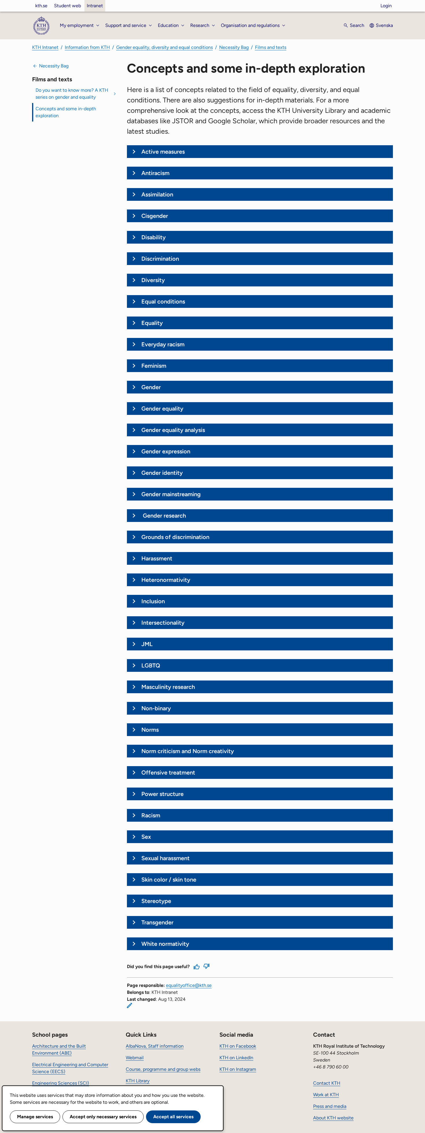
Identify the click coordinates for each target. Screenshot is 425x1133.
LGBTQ (150, 665)
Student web (67, 5)
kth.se (41, 5)
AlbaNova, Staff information (155, 1046)
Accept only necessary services (103, 1116)
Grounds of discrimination (175, 537)
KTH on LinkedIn (236, 1057)
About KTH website (333, 1118)
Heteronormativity (165, 579)
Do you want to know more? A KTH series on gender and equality (72, 93)
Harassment (156, 558)
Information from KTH (87, 47)
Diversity (153, 280)
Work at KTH (326, 1094)
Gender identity (162, 472)
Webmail (135, 1057)
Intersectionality (162, 622)
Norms (150, 729)
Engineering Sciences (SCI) (60, 1083)
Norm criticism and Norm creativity (187, 751)
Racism (150, 815)
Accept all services (173, 1116)
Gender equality (162, 408)
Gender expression (165, 451)
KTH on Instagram (237, 1069)
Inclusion (153, 601)
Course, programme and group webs (163, 1069)
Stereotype (156, 900)
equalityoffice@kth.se (189, 985)
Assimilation (157, 194)
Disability (153, 237)
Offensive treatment (168, 772)
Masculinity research (168, 686)
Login (386, 5)
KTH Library (137, 1081)
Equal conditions (163, 301)
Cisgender (154, 215)
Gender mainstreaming (171, 494)
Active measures (163, 151)
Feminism (153, 365)
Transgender (157, 922)
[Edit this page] (129, 1005)
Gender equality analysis (173, 429)
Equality (152, 322)
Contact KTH (326, 1083)
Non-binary (156, 708)
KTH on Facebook (237, 1046)
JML (147, 644)
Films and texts (270, 47)
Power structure (162, 793)
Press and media (329, 1106)
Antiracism (155, 173)
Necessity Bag (234, 47)
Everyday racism (162, 344)
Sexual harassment (165, 858)
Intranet (95, 5)
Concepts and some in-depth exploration (66, 112)
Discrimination (160, 258)
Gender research (163, 515)
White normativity (165, 943)
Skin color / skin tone (168, 879)
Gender (151, 387)
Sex (146, 836)
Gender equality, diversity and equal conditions (164, 47)
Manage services (35, 1116)
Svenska (384, 25)
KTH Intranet (45, 47)
